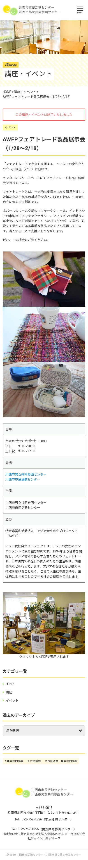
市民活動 (35, 761)
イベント (10, 127)
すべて (10, 684)
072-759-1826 (32, 819)
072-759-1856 (29, 829)
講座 (9, 692)
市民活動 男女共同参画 (62, 761)
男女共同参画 (15, 761)
